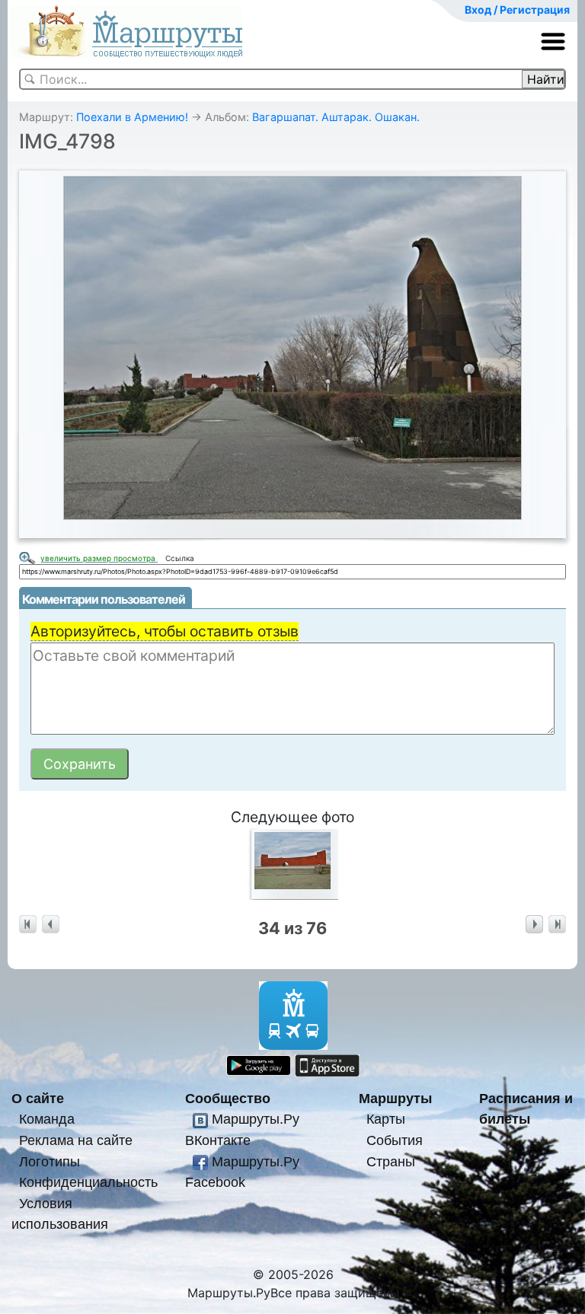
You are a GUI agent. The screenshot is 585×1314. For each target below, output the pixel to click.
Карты (385, 1119)
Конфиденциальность (88, 1182)
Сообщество (227, 1098)
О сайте (37, 1098)
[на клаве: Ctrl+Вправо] (534, 924)
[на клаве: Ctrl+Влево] (50, 924)
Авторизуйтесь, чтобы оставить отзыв (164, 631)
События (394, 1140)
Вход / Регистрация (517, 9)
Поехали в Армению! (132, 116)
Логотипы (49, 1161)
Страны (390, 1161)
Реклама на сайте (76, 1140)
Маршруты (395, 1098)
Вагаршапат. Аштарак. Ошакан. (336, 116)
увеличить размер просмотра (99, 558)
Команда (47, 1119)
